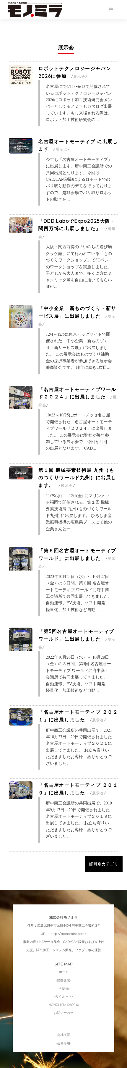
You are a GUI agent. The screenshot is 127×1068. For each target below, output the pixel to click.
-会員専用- (63, 1043)
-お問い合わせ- (63, 1013)
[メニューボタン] (111, 8)
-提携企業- (63, 980)
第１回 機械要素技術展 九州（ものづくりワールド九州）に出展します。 (77, 477)
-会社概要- (63, 1035)
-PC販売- (63, 988)
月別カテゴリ (105, 864)
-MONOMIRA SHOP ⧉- (63, 1005)
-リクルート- (63, 996)
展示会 (79, 76)
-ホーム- (64, 972)
